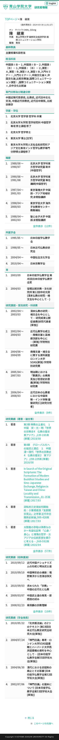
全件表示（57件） (43, 551)
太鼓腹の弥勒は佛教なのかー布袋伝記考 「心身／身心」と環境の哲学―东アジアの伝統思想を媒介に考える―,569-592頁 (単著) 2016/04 (37, 535)
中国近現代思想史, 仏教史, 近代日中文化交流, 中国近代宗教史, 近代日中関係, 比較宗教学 (29, 101)
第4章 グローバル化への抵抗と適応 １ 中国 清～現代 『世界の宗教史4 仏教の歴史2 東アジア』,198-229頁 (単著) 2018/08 (38, 453)
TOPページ (11, 19)
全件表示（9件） (44, 412)
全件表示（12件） (43, 226)
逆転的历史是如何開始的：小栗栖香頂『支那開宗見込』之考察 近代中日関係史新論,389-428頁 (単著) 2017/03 (37, 514)
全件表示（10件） (43, 611)
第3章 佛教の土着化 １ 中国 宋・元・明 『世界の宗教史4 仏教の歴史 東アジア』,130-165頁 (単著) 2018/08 (38, 431)
